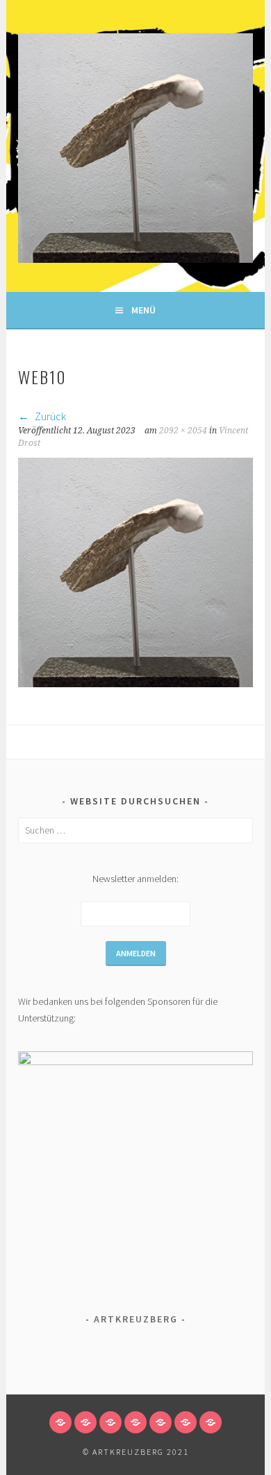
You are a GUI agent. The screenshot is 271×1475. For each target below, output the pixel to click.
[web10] (135, 683)
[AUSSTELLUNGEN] (210, 1422)
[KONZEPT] (160, 1422)
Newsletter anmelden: (135, 878)
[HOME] (60, 1422)
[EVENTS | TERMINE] (110, 1422)
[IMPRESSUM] (185, 1422)
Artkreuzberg (136, 1319)
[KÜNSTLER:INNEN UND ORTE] (85, 1422)
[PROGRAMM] (135, 1422)
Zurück (49, 416)
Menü (143, 310)
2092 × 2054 (183, 430)
